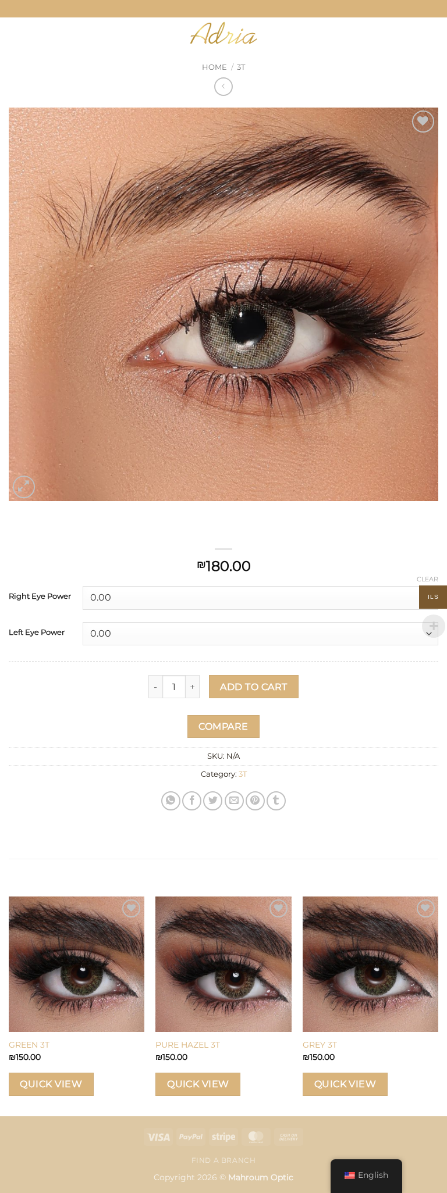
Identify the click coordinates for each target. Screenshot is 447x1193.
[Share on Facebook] (191, 800)
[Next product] (223, 86)
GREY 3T (320, 1045)
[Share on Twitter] (212, 800)
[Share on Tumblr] (276, 800)
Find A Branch (223, 1160)
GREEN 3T (29, 1045)
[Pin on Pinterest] (255, 800)
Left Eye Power (37, 632)
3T (241, 67)
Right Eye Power (40, 596)
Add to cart (253, 686)
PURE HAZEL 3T (187, 1045)
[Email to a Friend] (234, 800)
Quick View (51, 1084)
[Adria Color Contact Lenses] (223, 33)
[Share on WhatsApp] (170, 800)
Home (214, 67)
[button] (30, 33)
